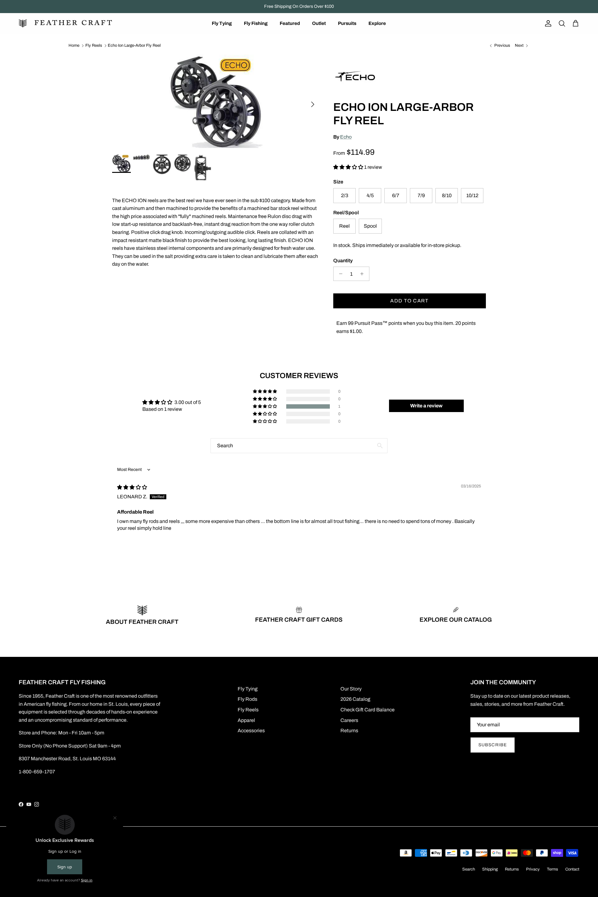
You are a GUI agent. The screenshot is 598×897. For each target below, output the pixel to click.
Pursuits (347, 23)
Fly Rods (247, 699)
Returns (349, 730)
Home (74, 45)
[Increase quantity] (363, 274)
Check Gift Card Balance (367, 709)
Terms (552, 869)
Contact (572, 869)
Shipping (490, 869)
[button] (348, 167)
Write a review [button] (426, 405)
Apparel (246, 720)
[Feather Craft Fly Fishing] (65, 23)
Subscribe (492, 745)
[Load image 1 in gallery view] (216, 101)
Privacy (533, 869)
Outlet (319, 23)
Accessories (251, 730)
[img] (132, 487)
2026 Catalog (355, 699)
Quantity (343, 260)
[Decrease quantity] (339, 274)
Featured (290, 23)
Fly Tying (222, 23)
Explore (377, 23)
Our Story (351, 688)
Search (468, 869)
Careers (349, 720)
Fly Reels (93, 45)
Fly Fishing (256, 23)
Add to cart (409, 300)
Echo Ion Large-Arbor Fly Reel (134, 45)
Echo (346, 137)
